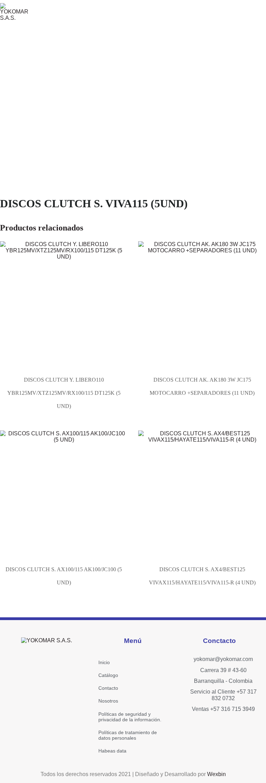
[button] (196, 12)
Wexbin (216, 774)
